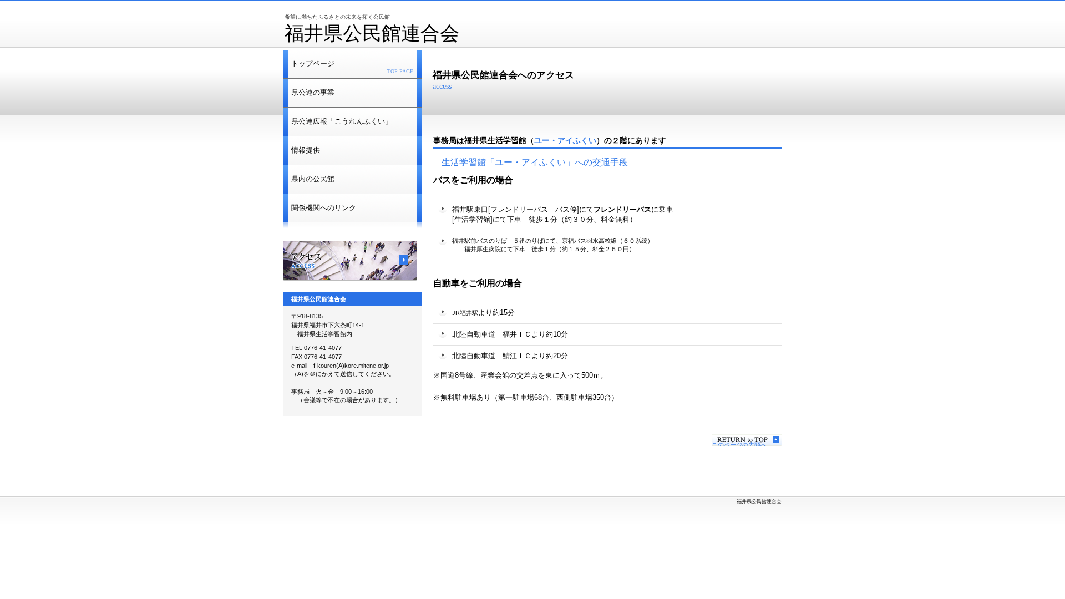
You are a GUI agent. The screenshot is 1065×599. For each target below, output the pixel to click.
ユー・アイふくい (565, 140)
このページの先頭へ (739, 443)
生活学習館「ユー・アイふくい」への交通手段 (535, 162)
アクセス (350, 261)
